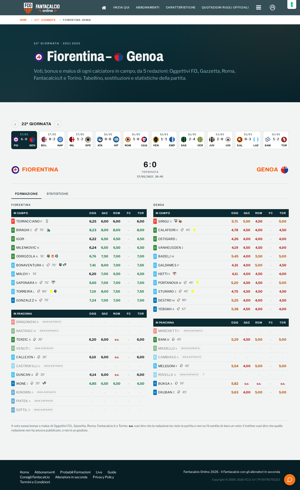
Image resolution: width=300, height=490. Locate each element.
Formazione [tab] (26, 194)
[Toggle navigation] (259, 7)
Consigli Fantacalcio (35, 477)
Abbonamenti (148, 7)
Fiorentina (40, 169)
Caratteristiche (180, 7)
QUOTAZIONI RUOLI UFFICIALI (225, 7)
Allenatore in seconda (71, 477)
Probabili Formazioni (75, 472)
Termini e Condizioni (35, 482)
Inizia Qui (121, 7)
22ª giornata (44, 19)
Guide (112, 472)
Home (23, 19)
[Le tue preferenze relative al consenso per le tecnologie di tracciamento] (291, 4)
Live (99, 472)
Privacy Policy (103, 477)
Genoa (267, 169)
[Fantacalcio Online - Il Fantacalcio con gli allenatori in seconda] (42, 9)
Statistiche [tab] (57, 194)
